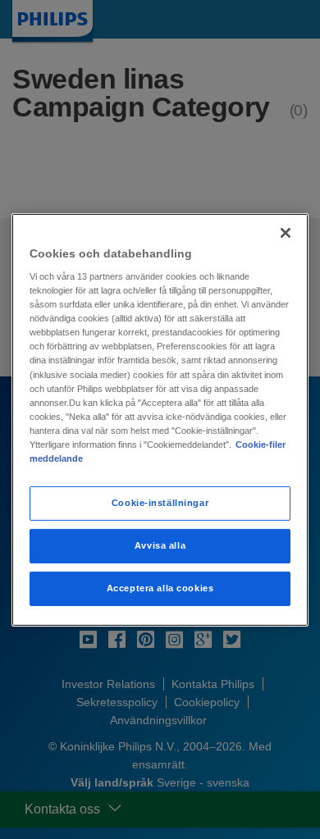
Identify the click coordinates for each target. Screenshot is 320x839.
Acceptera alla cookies (160, 588)
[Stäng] (285, 232)
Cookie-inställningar (160, 503)
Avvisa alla (160, 545)
